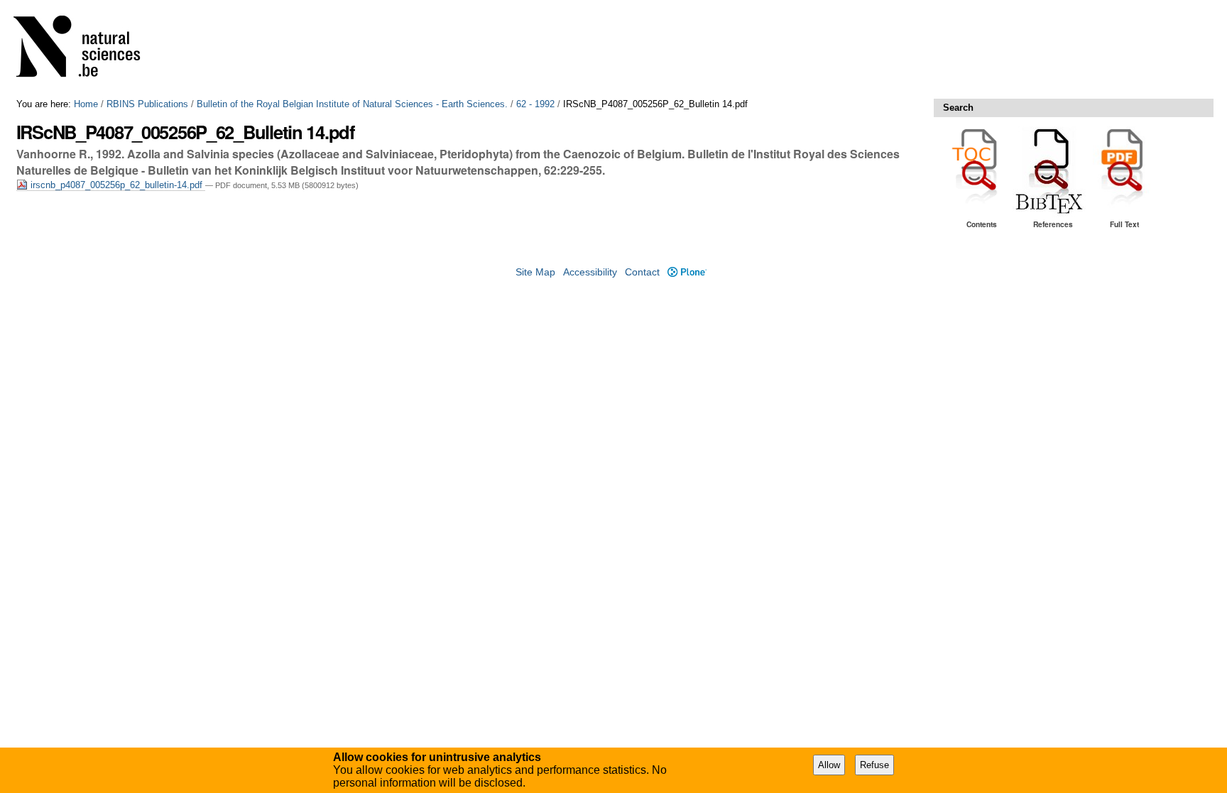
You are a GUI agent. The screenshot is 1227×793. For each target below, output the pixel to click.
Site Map (535, 272)
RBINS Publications (147, 104)
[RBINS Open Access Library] (85, 49)
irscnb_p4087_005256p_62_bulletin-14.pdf (116, 185)
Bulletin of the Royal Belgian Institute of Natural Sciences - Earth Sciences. (352, 104)
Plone (686, 272)
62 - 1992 (535, 104)
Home (86, 104)
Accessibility (590, 272)
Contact (642, 272)
